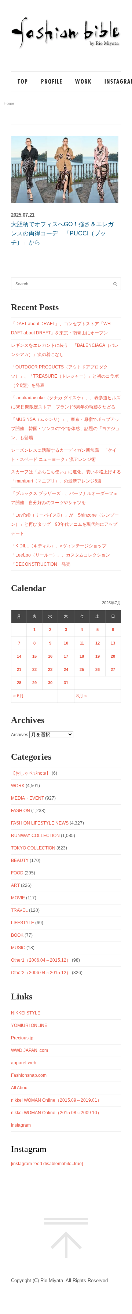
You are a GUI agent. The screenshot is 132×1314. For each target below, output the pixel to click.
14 (19, 656)
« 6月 (18, 695)
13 (113, 643)
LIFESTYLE (22, 922)
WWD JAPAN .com (29, 1050)
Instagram (21, 1125)
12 (97, 643)
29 (34, 682)
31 (66, 682)
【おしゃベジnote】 (31, 773)
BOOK (17, 935)
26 (97, 669)
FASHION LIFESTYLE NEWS (40, 823)
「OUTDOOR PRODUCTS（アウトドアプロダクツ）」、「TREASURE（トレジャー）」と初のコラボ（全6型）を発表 (65, 376)
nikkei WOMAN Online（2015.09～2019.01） (56, 1100)
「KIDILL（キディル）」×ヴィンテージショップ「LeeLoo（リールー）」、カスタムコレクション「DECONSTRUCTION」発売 (60, 555)
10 (66, 643)
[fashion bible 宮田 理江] (66, 48)
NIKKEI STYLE (25, 1013)
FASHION (20, 810)
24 (66, 669)
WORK (18, 785)
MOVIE (18, 897)
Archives (19, 734)
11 (82, 643)
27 (113, 669)
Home (9, 103)
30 (50, 682)
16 (50, 656)
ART (15, 885)
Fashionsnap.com (29, 1075)
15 (34, 656)
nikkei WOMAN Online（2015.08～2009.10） (56, 1112)
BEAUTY (20, 860)
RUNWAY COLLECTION (35, 835)
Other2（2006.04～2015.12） (41, 972)
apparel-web (23, 1062)
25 (82, 669)
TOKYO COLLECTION (33, 848)
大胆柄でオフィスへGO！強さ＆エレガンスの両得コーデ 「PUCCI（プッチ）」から (62, 233)
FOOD (17, 873)
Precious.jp (22, 1037)
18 (82, 656)
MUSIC (18, 947)
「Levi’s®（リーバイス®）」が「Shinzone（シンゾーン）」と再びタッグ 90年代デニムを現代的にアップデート (65, 524)
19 (97, 656)
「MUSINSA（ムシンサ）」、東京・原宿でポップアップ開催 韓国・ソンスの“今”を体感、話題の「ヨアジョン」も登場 (65, 428)
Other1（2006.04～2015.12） (41, 960)
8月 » (81, 695)
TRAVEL (19, 910)
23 (50, 669)
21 (19, 669)
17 (66, 656)
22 (34, 669)
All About (20, 1087)
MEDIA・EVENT (27, 798)
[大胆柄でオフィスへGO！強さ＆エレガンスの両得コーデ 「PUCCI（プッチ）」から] (64, 169)
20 (113, 656)
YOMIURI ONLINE (29, 1025)
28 (19, 682)
